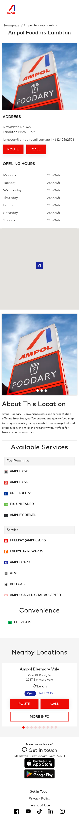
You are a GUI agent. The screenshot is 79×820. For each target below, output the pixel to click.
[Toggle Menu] (69, 9)
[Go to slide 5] (39, 727)
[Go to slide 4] (46, 390)
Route (13, 149)
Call (36, 149)
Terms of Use (39, 805)
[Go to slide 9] (56, 727)
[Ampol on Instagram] (62, 811)
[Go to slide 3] (42, 390)
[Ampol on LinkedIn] (50, 811)
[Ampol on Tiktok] (39, 811)
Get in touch (43, 750)
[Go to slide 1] (33, 390)
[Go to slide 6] (44, 727)
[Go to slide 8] (52, 727)
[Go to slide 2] (37, 390)
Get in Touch (39, 791)
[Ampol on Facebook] (16, 811)
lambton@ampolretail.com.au (26, 139)
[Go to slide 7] (48, 727)
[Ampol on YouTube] (28, 811)
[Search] (52, 9)
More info (39, 716)
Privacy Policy (39, 798)
